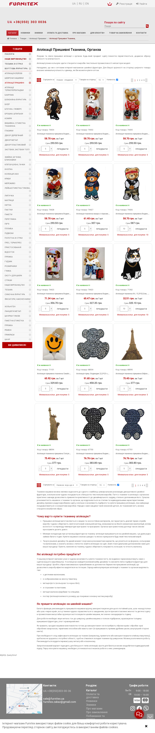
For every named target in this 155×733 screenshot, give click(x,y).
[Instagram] (132, 709)
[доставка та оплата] (141, 700)
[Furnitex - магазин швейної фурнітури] (33, 4)
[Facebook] (139, 709)
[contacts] (24, 699)
